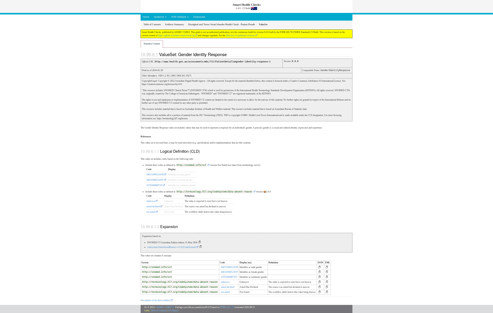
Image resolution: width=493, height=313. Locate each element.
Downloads (199, 16)
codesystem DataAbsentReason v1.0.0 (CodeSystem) (171, 247)
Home (146, 16)
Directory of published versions (240, 35)
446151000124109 (155, 174)
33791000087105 (154, 185)
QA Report (173, 310)
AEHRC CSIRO (164, 307)
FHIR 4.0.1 (225, 307)
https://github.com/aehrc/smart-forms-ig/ (176, 35)
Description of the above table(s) (155, 300)
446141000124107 (155, 180)
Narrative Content (152, 43)
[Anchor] (230, 54)
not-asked (150, 212)
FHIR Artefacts (179, 16)
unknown (150, 201)
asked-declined (153, 206)
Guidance (159, 16)
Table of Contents (159, 310)
